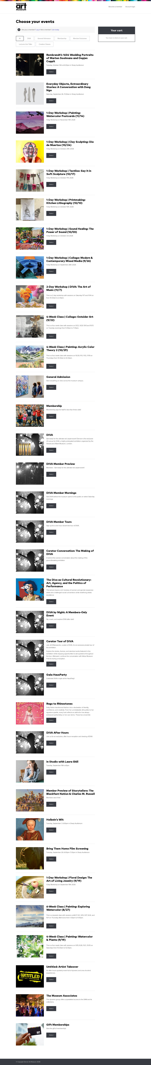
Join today (55, 30)
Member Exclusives (80, 38)
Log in (38, 30)
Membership (62, 38)
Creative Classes (44, 44)
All (20, 38)
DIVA (29, 38)
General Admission (44, 38)
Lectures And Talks (25, 44)
